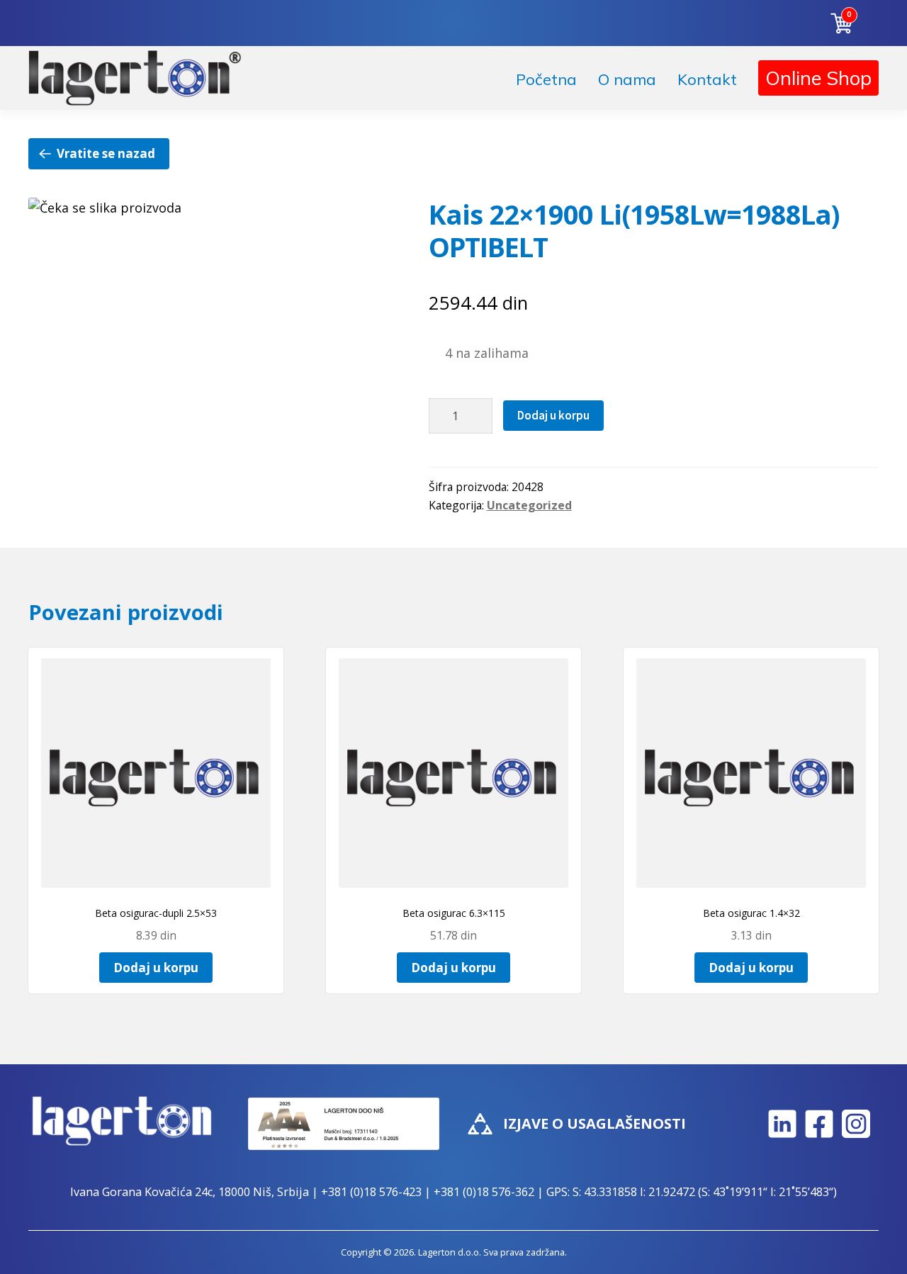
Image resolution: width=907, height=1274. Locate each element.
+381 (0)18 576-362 (484, 1192)
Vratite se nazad (106, 153)
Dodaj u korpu (553, 415)
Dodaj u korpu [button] (155, 967)
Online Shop (818, 78)
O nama (627, 79)
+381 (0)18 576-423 (371, 1192)
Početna (546, 79)
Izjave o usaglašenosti (594, 1123)
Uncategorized (529, 505)
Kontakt (707, 79)
